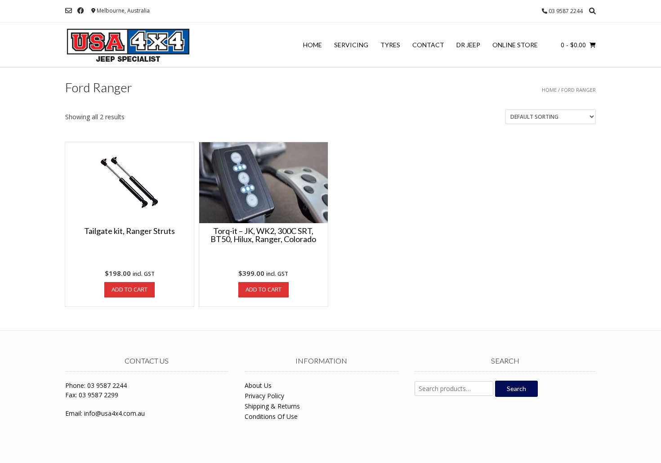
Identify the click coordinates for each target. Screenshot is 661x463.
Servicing (351, 45)
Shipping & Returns (272, 406)
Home (312, 45)
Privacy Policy (264, 395)
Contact (428, 45)
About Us (258, 385)
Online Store (515, 45)
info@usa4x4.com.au (114, 413)
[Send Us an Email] (68, 10)
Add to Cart (129, 289)
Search (516, 388)
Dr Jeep (468, 45)
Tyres (390, 45)
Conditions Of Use (271, 416)
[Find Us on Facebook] (80, 10)
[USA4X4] (128, 45)
